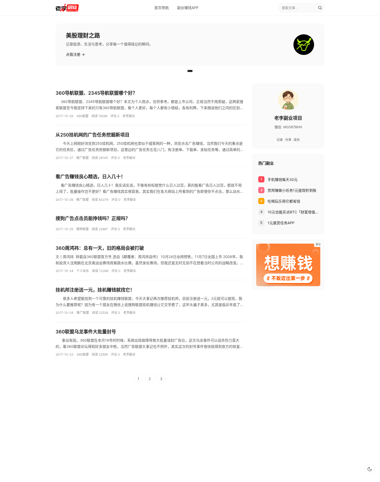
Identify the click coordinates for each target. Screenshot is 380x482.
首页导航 (161, 7)
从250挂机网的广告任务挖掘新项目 (93, 135)
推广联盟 (82, 158)
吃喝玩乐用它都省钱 (284, 201)
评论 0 (114, 116)
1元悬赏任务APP (281, 223)
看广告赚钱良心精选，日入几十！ (90, 176)
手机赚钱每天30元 (283, 179)
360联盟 (82, 116)
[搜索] (320, 7)
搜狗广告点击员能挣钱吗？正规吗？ (93, 218)
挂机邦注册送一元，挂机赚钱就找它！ (95, 290)
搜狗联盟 (82, 229)
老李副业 (129, 116)
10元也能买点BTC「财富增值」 (293, 212)
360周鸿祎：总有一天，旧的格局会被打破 (100, 248)
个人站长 (83, 271)
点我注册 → (75, 54)
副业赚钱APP (188, 7)
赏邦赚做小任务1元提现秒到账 (292, 190)
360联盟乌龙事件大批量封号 (86, 331)
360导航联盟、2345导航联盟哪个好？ (96, 93)
